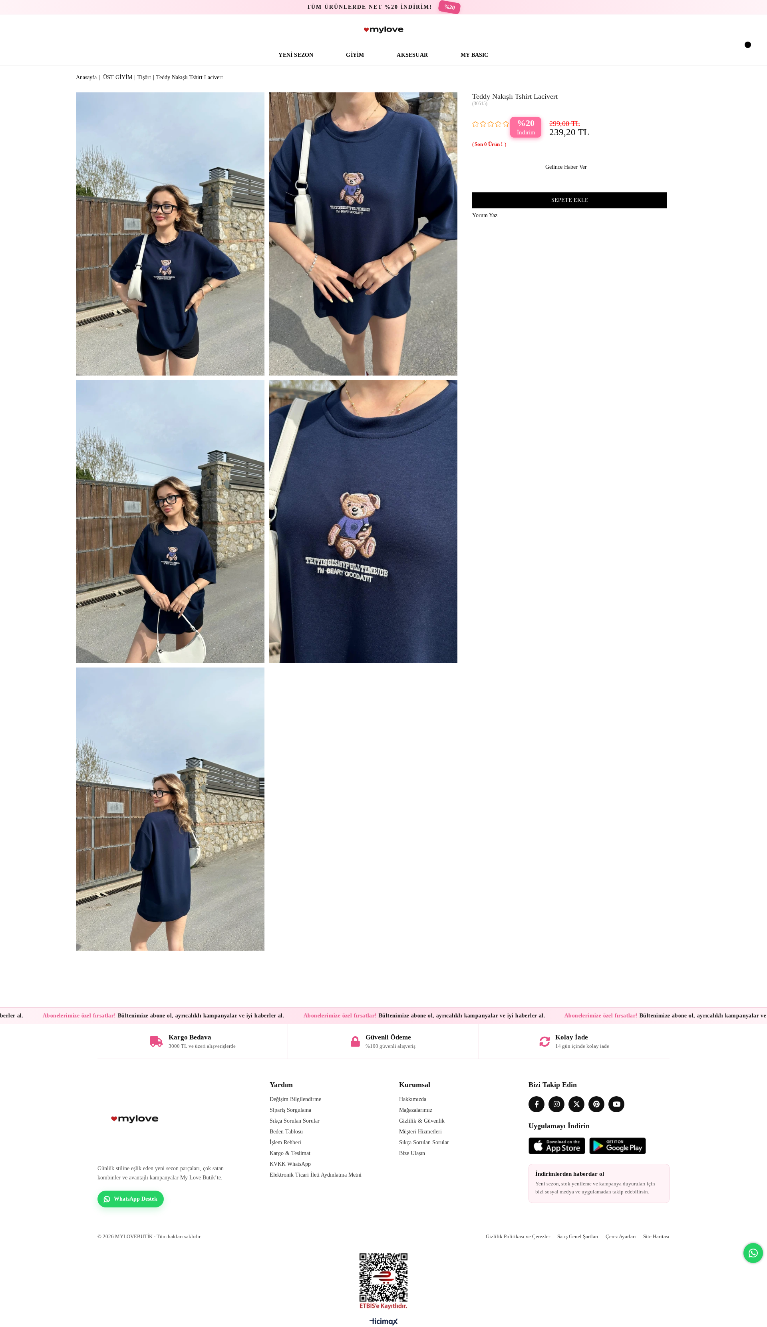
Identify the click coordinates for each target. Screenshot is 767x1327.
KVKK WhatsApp (290, 1164)
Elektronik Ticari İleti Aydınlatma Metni (316, 1175)
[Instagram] (556, 1104)
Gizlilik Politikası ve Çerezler (518, 1236)
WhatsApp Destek (135, 1199)
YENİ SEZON (295, 55)
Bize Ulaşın (412, 1153)
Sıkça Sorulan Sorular (295, 1121)
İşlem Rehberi (285, 1142)
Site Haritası (656, 1236)
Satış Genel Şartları (577, 1236)
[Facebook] (536, 1104)
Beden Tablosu (286, 1132)
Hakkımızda (412, 1099)
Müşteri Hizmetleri (420, 1132)
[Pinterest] (596, 1104)
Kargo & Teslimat (290, 1153)
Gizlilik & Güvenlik (422, 1121)
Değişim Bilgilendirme (295, 1099)
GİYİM (355, 55)
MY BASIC (475, 55)
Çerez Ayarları (621, 1236)
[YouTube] (616, 1104)
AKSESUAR (412, 55)
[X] (576, 1104)
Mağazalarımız (415, 1110)
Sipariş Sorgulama (290, 1110)
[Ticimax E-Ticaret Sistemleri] (384, 1324)
